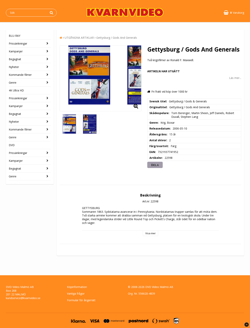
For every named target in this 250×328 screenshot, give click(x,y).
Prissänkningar (18, 43)
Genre (12, 82)
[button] (234, 12)
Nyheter (14, 67)
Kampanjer (16, 51)
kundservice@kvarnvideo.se (23, 298)
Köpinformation (77, 287)
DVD (12, 145)
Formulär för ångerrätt (81, 300)
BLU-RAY (14, 36)
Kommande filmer (20, 75)
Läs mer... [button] (235, 78)
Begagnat (15, 59)
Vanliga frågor (76, 293)
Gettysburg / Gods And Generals (116, 37)
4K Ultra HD (16, 90)
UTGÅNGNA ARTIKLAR (79, 37)
